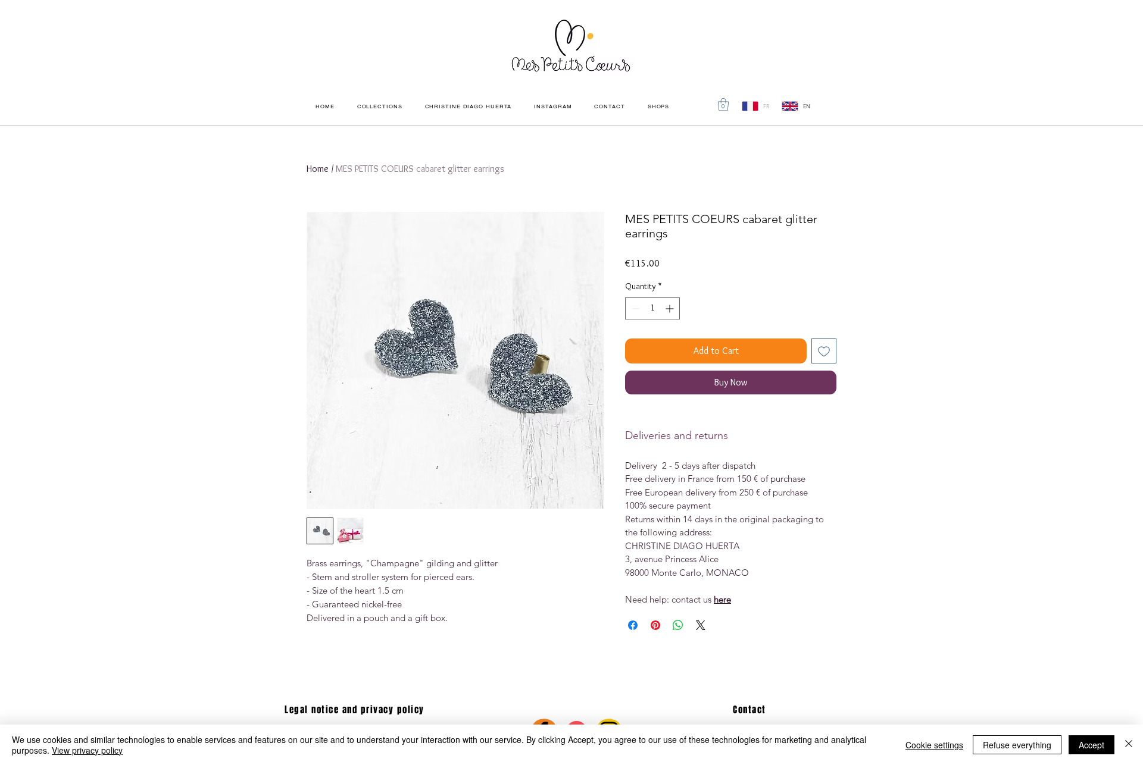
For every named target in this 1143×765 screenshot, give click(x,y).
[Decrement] (634, 308)
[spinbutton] (652, 308)
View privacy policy (87, 750)
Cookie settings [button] (934, 745)
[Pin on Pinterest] (655, 625)
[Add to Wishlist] (823, 350)
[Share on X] (701, 625)
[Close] (1129, 744)
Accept (1091, 745)
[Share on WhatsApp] (678, 625)
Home (318, 168)
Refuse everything (1017, 745)
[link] (723, 104)
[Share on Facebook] (633, 625)
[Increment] (670, 308)
